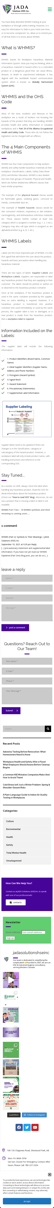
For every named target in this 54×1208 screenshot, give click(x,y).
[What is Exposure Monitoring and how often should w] (11, 1085)
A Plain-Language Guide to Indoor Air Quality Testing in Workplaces (25, 796)
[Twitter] (27, 1127)
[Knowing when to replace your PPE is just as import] (11, 997)
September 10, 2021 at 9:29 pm (16, 544)
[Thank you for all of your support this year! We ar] (11, 1102)
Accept (27, 1201)
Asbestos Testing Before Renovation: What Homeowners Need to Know (24, 753)
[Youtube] (35, 1127)
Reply (33, 544)
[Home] (16, 9)
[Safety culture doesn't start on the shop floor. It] (11, 1032)
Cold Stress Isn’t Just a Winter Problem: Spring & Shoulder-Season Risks (26, 786)
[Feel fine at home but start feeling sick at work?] (11, 1015)
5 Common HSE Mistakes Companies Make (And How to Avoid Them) (26, 776)
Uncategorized (13, 861)
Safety (9, 845)
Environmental (13, 829)
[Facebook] (19, 1127)
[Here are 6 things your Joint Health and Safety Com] (11, 1050)
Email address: (13, 932)
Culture (10, 821)
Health (9, 837)
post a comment (17, 627)
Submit (9, 710)
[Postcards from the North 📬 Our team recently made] (11, 1067)
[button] (49, 1174)
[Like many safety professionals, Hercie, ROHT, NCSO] (11, 980)
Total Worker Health (16, 853)
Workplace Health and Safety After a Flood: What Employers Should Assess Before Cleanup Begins (26, 765)
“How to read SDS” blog (23, 497)
